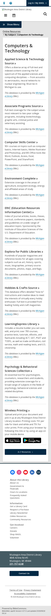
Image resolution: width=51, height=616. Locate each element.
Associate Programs (23, 106)
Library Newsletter (19, 512)
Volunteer (14, 537)
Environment (20, 178)
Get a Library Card (18, 506)
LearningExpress (21, 324)
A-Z (24, 452)
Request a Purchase (19, 509)
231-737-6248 (16, 563)
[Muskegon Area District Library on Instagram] (19, 472)
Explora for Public (23, 251)
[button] (4, 3)
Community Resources (20, 519)
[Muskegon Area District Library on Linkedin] (32, 472)
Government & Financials (17, 487)
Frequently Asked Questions (18, 496)
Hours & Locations (18, 492)
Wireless (16, 410)
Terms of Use (15, 590)
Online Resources (12, 31)
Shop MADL (15, 534)
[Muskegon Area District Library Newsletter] (38, 472)
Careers (13, 527)
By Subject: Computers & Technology (24, 34)
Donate (13, 531)
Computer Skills (20, 142)
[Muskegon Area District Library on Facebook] (12, 472)
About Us (14, 482)
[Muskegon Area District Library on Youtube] (25, 472)
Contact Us (24, 573)
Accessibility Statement (25, 593)
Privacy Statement (32, 590)
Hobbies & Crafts (21, 288)
